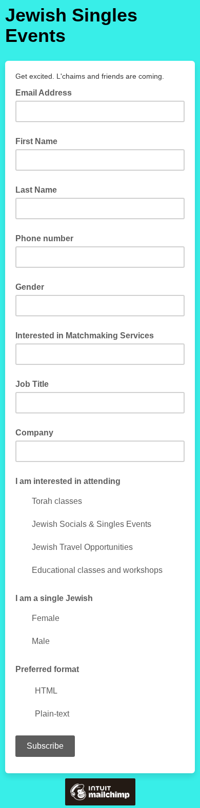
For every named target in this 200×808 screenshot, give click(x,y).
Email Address (46, 92)
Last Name (36, 190)
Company (34, 432)
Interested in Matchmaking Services (84, 335)
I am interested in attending (68, 481)
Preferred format (47, 669)
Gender (29, 287)
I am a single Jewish (54, 598)
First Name (36, 141)
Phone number (44, 238)
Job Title (32, 384)
